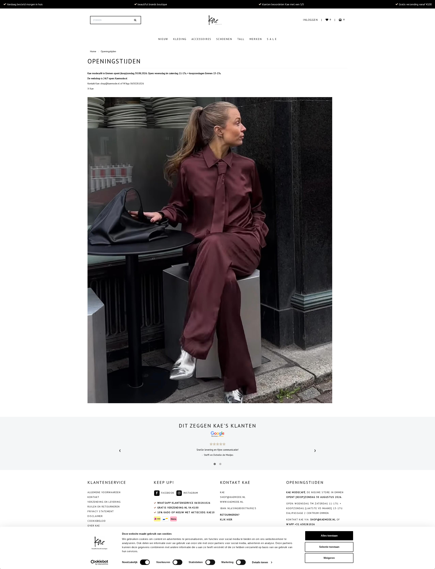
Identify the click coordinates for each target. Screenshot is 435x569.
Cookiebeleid (97, 520)
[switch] (177, 562)
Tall (240, 39)
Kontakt (93, 497)
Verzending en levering (104, 501)
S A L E (272, 39)
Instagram (190, 492)
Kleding (179, 39)
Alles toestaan (329, 535)
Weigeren (329, 557)
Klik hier (226, 519)
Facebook (167, 492)
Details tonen (260, 562)
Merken (255, 39)
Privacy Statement (101, 511)
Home (93, 51)
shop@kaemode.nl (233, 497)
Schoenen (224, 39)
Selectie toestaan (329, 546)
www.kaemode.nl (231, 501)
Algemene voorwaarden (104, 492)
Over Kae (94, 525)
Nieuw (163, 39)
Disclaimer (95, 516)
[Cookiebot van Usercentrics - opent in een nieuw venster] (99, 562)
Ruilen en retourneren (104, 506)
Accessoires (201, 39)
